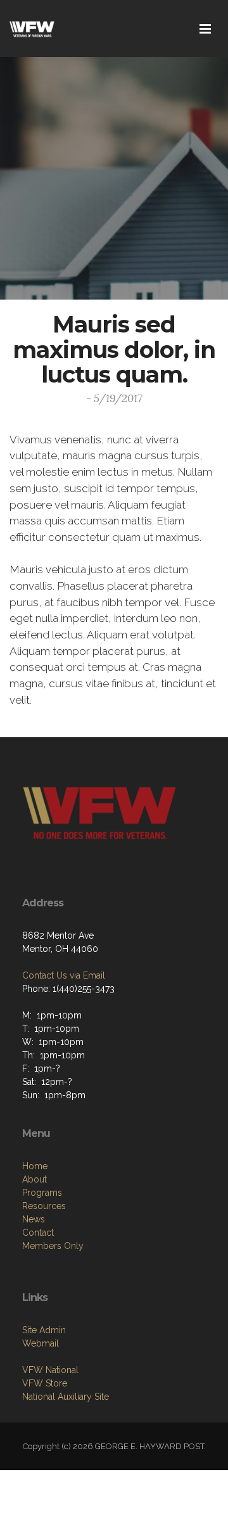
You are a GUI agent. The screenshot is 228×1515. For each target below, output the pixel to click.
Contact (38, 1232)
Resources (44, 1206)
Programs (42, 1193)
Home (35, 1166)
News (33, 1219)
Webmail (40, 1343)
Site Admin (44, 1330)
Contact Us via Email (63, 975)
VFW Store (44, 1383)
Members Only (53, 1246)
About (34, 1179)
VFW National (50, 1370)
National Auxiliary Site (65, 1396)
